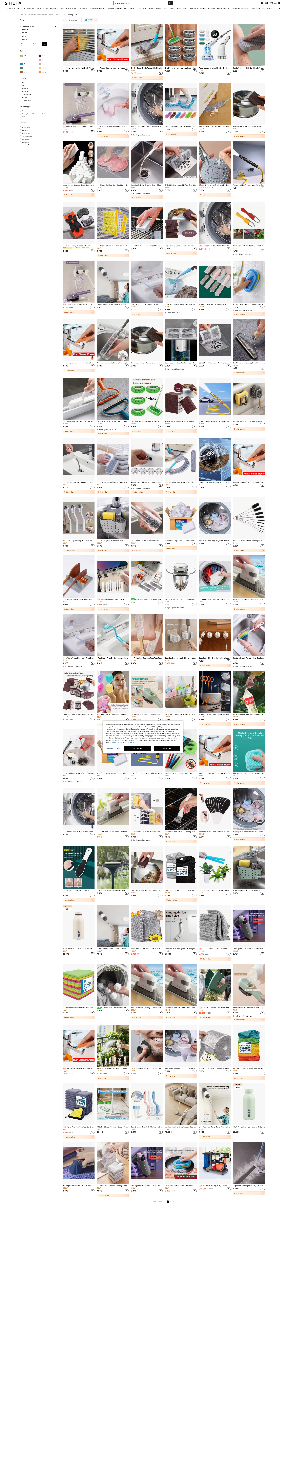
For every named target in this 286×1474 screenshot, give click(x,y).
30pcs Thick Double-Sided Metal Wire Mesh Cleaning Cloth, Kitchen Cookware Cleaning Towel (147, 949)
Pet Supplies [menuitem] (256, 8)
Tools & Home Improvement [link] (37, 15)
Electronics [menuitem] (211, 8)
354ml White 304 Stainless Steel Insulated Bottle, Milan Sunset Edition (79, 949)
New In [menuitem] (19, 8)
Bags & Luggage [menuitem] (169, 8)
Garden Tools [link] (60, 15)
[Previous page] (165, 1201)
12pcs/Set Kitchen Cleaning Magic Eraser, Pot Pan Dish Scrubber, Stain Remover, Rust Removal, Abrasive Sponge (79, 714)
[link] (266, 3)
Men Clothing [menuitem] (82, 8)
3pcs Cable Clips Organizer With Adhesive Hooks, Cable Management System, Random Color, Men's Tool (215, 658)
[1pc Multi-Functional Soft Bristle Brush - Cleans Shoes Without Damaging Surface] (147, 692)
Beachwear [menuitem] (54, 8)
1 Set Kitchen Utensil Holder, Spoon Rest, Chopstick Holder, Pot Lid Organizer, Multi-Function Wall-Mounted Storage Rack (79, 599)
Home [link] (22, 15)
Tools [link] (51, 15)
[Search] (170, 3)
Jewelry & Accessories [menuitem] (115, 8)
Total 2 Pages (157, 1202)
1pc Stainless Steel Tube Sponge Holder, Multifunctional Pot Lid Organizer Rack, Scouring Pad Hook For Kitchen (249, 421)
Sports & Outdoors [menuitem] (155, 8)
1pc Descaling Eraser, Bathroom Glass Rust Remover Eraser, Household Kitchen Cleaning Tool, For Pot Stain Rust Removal (79, 1068)
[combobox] (71, 20)
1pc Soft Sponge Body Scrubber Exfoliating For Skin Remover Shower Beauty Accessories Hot (249, 68)
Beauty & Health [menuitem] (130, 8)
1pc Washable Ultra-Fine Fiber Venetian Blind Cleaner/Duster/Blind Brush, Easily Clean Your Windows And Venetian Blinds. (113, 246)
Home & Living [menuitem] (71, 8)
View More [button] (27, 100)
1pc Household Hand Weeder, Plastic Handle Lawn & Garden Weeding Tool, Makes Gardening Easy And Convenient (249, 246)
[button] (275, 3)
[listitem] (78, 51)
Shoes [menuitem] (145, 8)
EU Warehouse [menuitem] (29, 8)
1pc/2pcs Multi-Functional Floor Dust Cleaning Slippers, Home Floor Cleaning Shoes (181, 126)
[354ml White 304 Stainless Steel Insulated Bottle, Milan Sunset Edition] (79, 926)
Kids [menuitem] (139, 8)
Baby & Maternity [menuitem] (223, 8)
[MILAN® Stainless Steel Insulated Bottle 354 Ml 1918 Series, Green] (249, 1104)
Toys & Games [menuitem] (267, 8)
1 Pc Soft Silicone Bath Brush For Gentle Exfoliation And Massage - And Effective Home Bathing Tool (249, 773)
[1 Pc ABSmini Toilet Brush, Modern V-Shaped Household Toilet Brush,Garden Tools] (113, 635)
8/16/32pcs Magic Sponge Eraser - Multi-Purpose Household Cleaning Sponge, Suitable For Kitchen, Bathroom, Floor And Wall (181, 541)
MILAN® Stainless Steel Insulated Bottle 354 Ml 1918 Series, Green (249, 1127)
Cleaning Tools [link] (72, 15)
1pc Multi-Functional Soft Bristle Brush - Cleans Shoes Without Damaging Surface (147, 714)
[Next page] (173, 1201)
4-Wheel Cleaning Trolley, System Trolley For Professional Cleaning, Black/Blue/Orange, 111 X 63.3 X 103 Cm (215, 1186)
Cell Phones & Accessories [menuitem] (197, 8)
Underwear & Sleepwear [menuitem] (97, 8)
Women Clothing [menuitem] (42, 8)
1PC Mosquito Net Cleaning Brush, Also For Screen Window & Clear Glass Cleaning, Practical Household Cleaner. (113, 890)
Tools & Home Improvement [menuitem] (240, 8)
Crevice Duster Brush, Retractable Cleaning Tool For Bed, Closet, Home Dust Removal (147, 68)
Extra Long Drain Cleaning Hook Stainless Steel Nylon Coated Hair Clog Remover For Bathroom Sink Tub (215, 714)
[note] (141, 135)
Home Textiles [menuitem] (181, 8)
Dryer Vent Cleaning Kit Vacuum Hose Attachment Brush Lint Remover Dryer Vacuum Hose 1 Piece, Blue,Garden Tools (181, 304)
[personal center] (262, 3)
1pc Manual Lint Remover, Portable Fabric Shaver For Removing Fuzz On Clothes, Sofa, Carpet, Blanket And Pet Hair (249, 363)
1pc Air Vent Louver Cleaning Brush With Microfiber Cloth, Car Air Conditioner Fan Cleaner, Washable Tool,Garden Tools (79, 68)
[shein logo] (13, 3)
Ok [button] (44, 44)
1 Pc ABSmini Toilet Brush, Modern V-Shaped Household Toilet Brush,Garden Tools (113, 658)
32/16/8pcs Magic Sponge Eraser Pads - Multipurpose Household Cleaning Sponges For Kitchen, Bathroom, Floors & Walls (113, 773)
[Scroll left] (277, 8)
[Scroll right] (279, 8)
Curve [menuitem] (62, 8)
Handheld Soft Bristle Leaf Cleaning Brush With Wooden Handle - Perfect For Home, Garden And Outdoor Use (215, 890)
